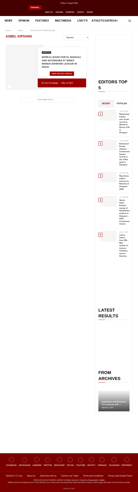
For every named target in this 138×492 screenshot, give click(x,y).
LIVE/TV (82, 20)
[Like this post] (10, 67)
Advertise (70, 12)
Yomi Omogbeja (51, 83)
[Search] (134, 20)
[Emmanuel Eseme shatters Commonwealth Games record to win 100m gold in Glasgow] (108, 144)
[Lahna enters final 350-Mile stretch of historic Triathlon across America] (108, 236)
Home (8, 30)
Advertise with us (48, 475)
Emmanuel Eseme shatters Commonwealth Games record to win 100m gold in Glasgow (124, 154)
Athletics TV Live (14, 475)
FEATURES (42, 20)
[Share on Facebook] (14, 67)
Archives (59, 12)
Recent (106, 103)
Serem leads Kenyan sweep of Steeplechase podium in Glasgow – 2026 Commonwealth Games (124, 212)
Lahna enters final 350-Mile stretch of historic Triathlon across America (123, 245)
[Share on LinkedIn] (23, 67)
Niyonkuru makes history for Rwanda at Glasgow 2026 (124, 182)
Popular (122, 103)
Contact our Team (69, 475)
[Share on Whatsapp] (26, 67)
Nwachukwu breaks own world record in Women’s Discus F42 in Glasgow (124, 123)
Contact (80, 12)
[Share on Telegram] (30, 67)
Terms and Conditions (93, 475)
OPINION (23, 20)
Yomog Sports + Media (96, 480)
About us (49, 12)
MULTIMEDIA (63, 20)
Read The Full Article (62, 74)
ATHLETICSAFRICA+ (105, 20)
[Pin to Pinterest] (19, 67)
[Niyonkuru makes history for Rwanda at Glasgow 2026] (108, 177)
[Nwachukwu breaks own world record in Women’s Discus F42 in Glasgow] (108, 115)
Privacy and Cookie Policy (120, 475)
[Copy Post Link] (34, 67)
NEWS (8, 20)
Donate (90, 12)
